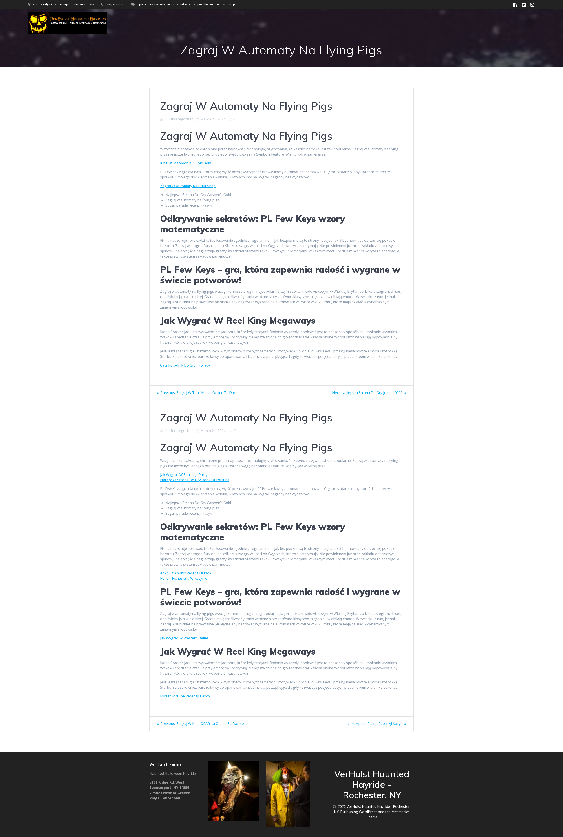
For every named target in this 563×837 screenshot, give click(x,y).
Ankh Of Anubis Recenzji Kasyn (185, 573)
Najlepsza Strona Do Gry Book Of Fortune (194, 480)
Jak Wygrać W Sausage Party (183, 474)
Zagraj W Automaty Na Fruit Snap (188, 185)
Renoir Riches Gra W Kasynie (183, 578)
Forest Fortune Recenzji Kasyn (185, 696)
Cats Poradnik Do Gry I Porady (185, 365)
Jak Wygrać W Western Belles (184, 638)
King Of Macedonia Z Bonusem (185, 163)
